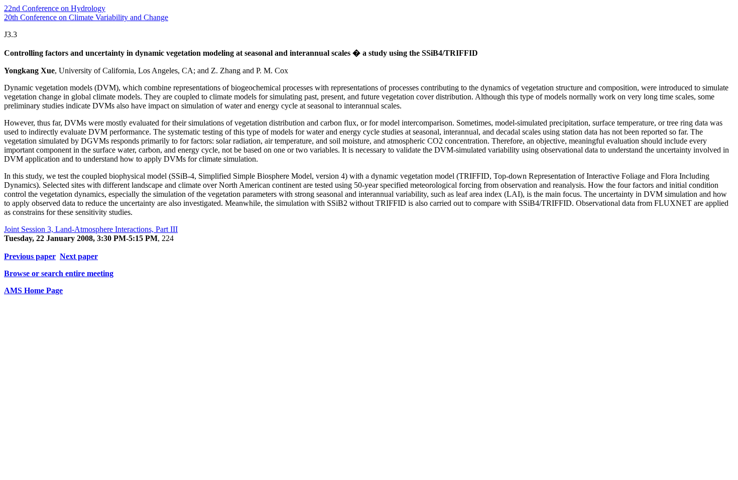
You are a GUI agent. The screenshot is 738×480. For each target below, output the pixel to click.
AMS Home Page (33, 290)
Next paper (79, 256)
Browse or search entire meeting (58, 273)
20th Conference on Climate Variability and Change (86, 17)
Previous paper (30, 256)
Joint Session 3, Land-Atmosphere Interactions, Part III (91, 229)
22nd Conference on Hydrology (54, 8)
